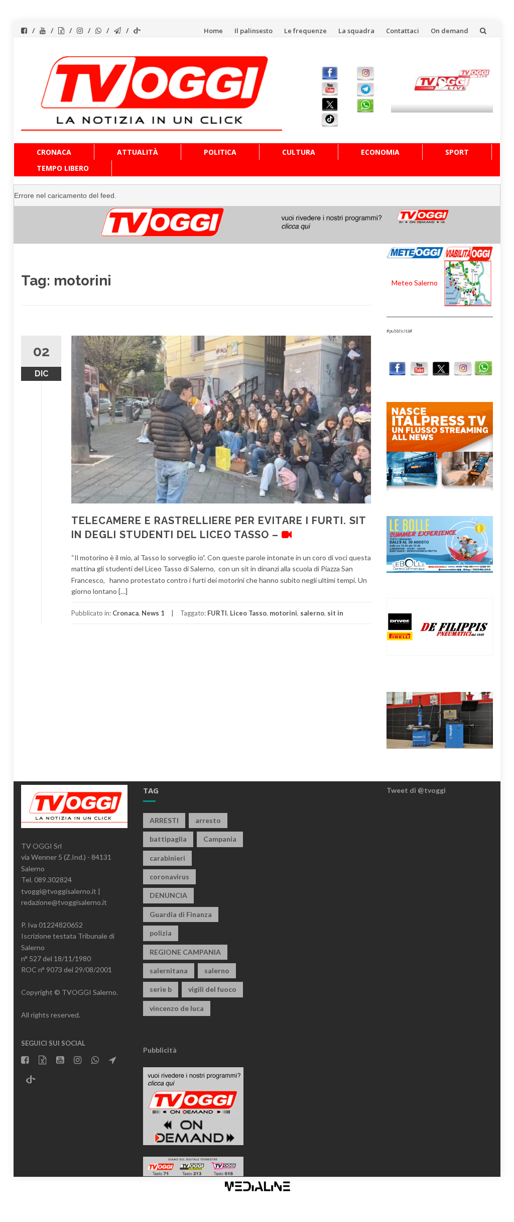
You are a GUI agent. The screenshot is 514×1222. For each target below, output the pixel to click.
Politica (220, 152)
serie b (161, 989)
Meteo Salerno (415, 282)
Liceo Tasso (248, 613)
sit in (335, 613)
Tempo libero (63, 168)
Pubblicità (160, 1050)
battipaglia (168, 839)
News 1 (153, 613)
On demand (449, 30)
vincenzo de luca (177, 1008)
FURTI (217, 613)
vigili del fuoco (212, 989)
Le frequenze (305, 30)
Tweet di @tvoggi (416, 790)
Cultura (298, 152)
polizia (161, 933)
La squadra (356, 30)
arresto (208, 820)
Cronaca (54, 152)
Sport (457, 152)
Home (213, 30)
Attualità (137, 152)
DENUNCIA (168, 895)
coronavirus (169, 876)
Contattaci (402, 30)
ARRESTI (164, 820)
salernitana (169, 970)
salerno (312, 613)
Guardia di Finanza (181, 914)
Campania (219, 839)
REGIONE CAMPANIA (185, 952)
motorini (283, 613)
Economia (380, 152)
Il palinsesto (253, 30)
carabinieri (167, 858)
